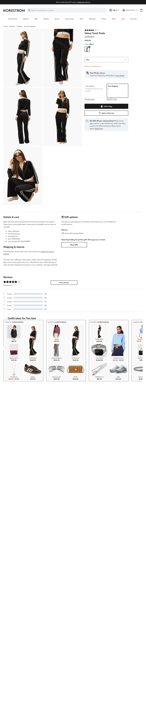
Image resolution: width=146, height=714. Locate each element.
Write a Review (64, 283)
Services (134, 19)
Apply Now (99, 128)
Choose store (89, 99)
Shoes (57, 19)
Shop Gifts (74, 245)
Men (36, 19)
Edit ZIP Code (112, 99)
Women (26, 19)
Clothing (19, 26)
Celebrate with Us (83, 2)
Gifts (114, 19)
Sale (123, 19)
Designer (92, 19)
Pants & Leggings (29, 26)
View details (119, 75)
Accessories (69, 19)
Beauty (46, 19)
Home (104, 19)
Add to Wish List (108, 113)
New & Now (12, 19)
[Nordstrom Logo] (14, 10)
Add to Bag (108, 106)
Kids (81, 19)
